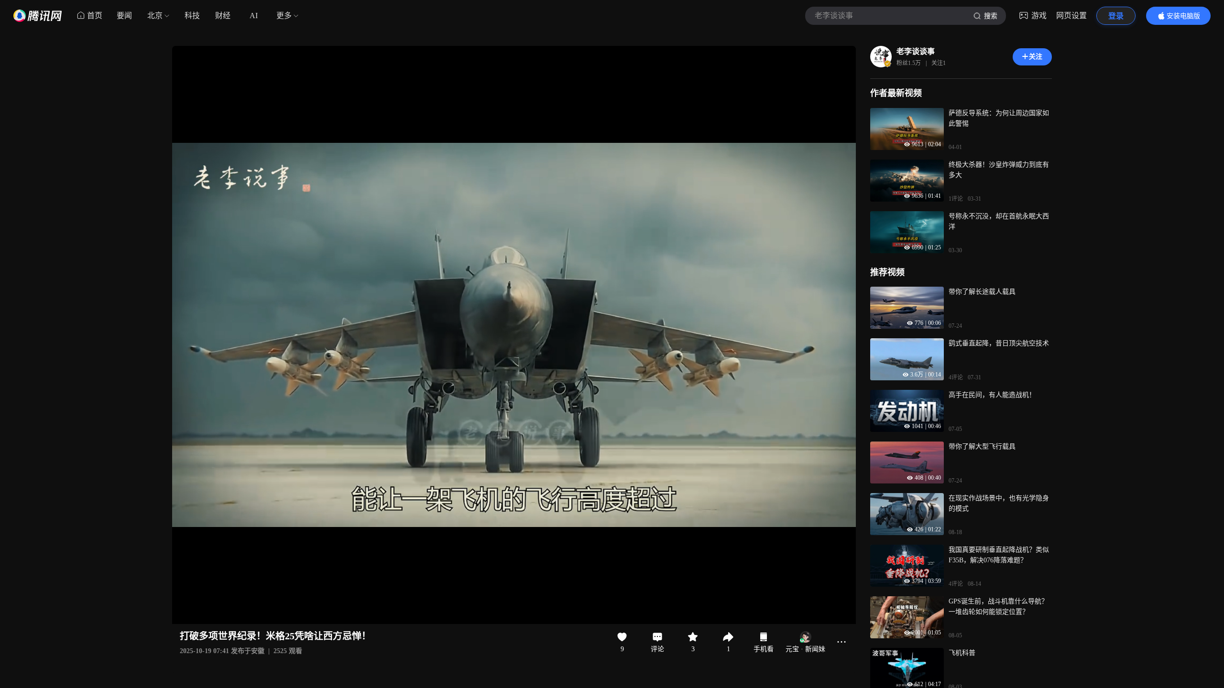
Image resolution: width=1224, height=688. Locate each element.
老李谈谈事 (915, 51)
